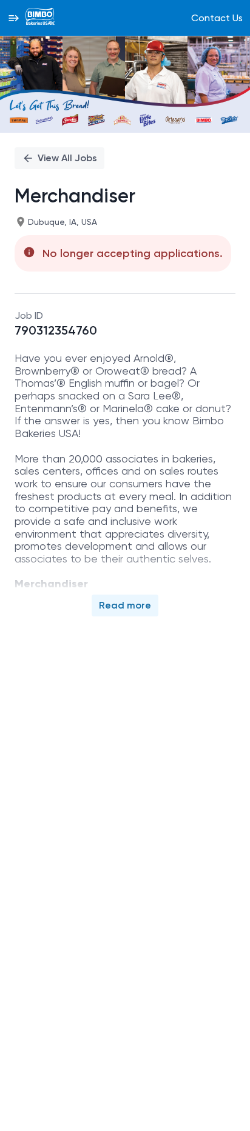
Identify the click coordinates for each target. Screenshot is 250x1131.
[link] (40, 18)
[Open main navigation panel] (13, 18)
